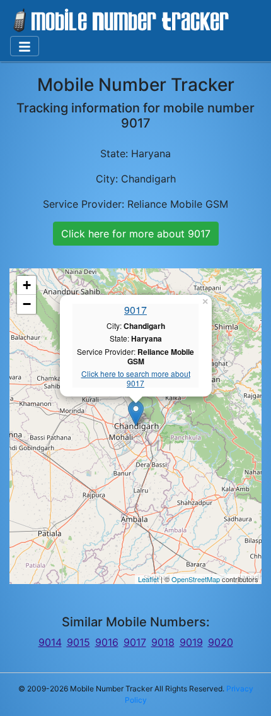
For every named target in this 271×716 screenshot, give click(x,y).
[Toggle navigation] (24, 46)
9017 (135, 309)
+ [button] (27, 285)
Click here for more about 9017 (135, 233)
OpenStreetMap (195, 579)
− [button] (27, 304)
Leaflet (148, 579)
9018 (163, 642)
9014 (50, 642)
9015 (78, 642)
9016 (106, 642)
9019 (191, 642)
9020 (220, 642)
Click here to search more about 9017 (135, 378)
